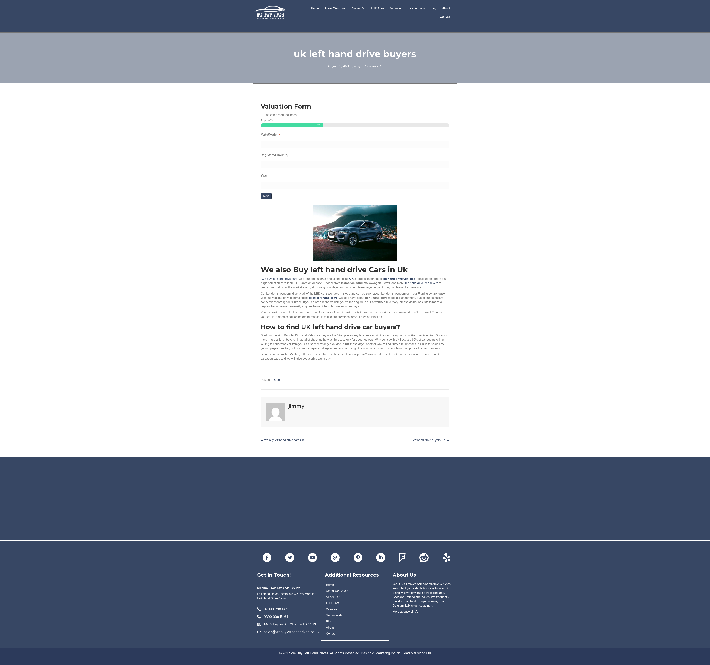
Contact (445, 16)
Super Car (359, 8)
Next (266, 196)
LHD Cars (377, 8)
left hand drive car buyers (421, 283)
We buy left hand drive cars (279, 278)
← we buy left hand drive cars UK (282, 440)
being (323, 297)
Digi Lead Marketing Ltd (413, 653)
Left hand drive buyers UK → (430, 440)
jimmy (356, 66)
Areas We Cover (335, 8)
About (446, 8)
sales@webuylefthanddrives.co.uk (291, 632)
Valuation (396, 8)
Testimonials (416, 8)
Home (315, 8)
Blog (433, 8)
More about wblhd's (405, 611)
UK (351, 278)
